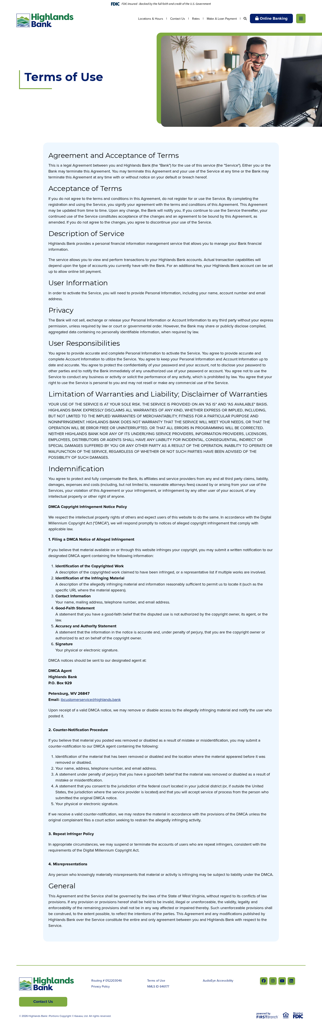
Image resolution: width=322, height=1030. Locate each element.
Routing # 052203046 (106, 980)
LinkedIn (291, 981)
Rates (196, 18)
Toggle (301, 18)
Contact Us (177, 18)
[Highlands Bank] (44, 20)
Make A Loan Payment (222, 18)
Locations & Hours (150, 18)
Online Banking (274, 18)
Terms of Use (156, 980)
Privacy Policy (100, 986)
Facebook (264, 981)
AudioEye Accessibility (218, 980)
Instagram (273, 981)
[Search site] (245, 18)
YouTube (282, 981)
